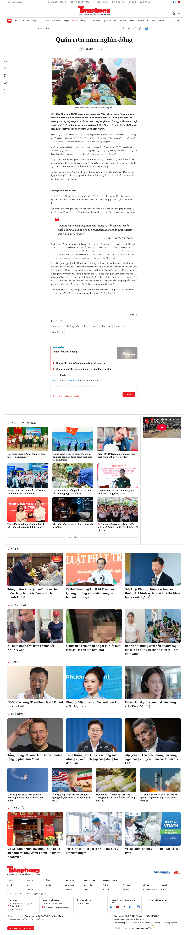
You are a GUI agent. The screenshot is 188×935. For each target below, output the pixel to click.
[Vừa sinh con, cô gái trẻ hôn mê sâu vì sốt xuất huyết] (94, 829)
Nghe (5, 61)
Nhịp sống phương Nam (36, 894)
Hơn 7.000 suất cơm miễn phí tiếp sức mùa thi (81, 362)
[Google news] (139, 907)
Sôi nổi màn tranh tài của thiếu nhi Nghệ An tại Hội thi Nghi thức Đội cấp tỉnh (117, 527)
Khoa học (151, 20)
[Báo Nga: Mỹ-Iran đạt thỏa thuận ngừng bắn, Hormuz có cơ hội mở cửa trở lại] (72, 780)
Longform (89, 880)
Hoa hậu (161, 20)
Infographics (110, 880)
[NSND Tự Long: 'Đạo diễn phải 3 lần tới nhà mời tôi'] (35, 682)
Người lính (107, 20)
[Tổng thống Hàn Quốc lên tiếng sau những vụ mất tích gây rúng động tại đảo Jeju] (94, 735)
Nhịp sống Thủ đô (14, 894)
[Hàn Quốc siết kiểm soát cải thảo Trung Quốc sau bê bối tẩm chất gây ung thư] (116, 780)
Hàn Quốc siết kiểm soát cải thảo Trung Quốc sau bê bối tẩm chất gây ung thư (115, 797)
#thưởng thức (72, 326)
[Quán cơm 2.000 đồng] (127, 353)
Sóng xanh (36, 20)
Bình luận (5, 82)
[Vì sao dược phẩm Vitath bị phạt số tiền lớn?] (153, 829)
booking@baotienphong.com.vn (57, 907)
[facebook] (174, 2)
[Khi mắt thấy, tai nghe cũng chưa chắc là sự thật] (72, 509)
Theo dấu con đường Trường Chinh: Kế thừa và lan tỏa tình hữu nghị (26, 526)
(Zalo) (60, 903)
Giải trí (131, 20)
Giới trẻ (75, 20)
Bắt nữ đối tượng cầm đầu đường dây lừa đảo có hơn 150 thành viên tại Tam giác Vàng (151, 650)
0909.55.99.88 (50, 903)
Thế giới (66, 20)
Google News (146, 28)
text (128, 28)
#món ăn (56, 326)
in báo (134, 28)
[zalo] (132, 907)
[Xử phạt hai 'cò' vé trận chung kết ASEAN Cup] (35, 626)
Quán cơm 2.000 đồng (65, 351)
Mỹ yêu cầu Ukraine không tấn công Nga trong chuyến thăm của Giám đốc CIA (152, 759)
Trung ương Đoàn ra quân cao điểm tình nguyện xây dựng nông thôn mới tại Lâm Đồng (72, 456)
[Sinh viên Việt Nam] (162, 873)
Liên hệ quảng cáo (51, 900)
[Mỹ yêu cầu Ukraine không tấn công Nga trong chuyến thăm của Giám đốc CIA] (153, 735)
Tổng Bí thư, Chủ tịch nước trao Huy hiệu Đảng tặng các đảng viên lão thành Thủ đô (33, 593)
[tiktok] (125, 907)
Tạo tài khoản (72, 380)
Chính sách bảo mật (158, 900)
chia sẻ (123, 28)
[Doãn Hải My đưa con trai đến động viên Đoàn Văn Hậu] (153, 682)
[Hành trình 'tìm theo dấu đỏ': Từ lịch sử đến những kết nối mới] (27, 475)
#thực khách (90, 326)
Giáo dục (140, 20)
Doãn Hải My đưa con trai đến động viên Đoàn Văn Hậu (150, 704)
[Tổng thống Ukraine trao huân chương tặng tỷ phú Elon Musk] (35, 735)
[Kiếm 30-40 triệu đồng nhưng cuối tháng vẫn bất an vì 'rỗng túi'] (117, 439)
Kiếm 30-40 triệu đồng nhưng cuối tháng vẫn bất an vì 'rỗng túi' (116, 455)
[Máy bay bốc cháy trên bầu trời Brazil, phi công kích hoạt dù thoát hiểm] (27, 780)
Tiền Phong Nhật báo (79, 2)
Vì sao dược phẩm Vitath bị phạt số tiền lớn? (152, 851)
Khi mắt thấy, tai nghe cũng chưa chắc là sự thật (72, 526)
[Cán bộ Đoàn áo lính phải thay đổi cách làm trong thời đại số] (117, 475)
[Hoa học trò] (177, 873)
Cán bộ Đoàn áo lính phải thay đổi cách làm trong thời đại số (115, 492)
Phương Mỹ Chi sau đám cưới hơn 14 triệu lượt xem (92, 704)
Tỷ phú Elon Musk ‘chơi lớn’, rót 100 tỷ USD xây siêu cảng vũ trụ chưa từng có (159, 797)
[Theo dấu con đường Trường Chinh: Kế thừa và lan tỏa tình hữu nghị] (27, 509)
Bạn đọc (126, 889)
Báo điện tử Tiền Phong (94, 10)
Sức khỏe (56, 20)
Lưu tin (5, 75)
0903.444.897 (84, 903)
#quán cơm (119, 326)
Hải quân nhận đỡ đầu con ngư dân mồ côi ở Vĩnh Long (26, 455)
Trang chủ (9, 21)
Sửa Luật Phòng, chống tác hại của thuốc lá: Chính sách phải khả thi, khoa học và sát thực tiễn (152, 593)
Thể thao (96, 20)
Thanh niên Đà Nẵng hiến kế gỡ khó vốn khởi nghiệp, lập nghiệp (71, 492)
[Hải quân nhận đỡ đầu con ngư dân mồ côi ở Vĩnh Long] (27, 439)
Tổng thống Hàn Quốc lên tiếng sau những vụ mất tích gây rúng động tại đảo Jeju (92, 759)
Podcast (69, 880)
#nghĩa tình (58, 332)
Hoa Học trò (118, 2)
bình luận (140, 28)
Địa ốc (46, 20)
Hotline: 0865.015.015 (56, 2)
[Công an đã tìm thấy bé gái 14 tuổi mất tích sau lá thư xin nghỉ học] (94, 626)
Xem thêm (178, 21)
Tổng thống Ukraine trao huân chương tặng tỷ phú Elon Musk (35, 757)
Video (170, 20)
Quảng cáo (145, 2)
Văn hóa (122, 20)
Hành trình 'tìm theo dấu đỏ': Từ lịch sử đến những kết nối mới (26, 492)
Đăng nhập (56, 380)
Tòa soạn (132, 2)
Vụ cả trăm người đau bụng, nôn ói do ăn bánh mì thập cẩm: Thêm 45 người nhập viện (33, 853)
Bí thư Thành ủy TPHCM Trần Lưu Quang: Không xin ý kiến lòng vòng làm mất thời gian (91, 593)
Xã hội (17, 20)
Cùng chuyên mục (21, 423)
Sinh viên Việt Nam (100, 2)
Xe (115, 20)
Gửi (129, 394)
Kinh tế (26, 20)
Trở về (5, 89)
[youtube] (179, 2)
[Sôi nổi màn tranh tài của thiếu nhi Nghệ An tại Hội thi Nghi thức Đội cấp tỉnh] (117, 509)
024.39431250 (16, 909)
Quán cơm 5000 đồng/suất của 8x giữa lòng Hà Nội (83, 368)
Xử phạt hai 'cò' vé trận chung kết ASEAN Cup (30, 648)
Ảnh (48, 880)
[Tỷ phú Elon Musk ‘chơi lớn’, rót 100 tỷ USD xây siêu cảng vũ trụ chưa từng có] (160, 780)
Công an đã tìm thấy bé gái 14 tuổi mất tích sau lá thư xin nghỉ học (93, 648)
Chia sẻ (5, 68)
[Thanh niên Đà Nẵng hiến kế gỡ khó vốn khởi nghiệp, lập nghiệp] (72, 475)
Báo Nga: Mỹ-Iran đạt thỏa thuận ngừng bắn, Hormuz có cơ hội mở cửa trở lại (71, 797)
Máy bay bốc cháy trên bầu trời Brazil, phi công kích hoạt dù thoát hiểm (25, 797)
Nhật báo (31, 880)
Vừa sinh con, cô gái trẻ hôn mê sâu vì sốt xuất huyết (92, 851)
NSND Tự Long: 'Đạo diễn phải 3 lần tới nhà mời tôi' (35, 704)
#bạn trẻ (105, 326)
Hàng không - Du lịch (150, 889)
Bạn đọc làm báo (22, 928)
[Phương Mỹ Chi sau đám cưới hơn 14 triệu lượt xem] (94, 682)
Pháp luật (85, 20)
